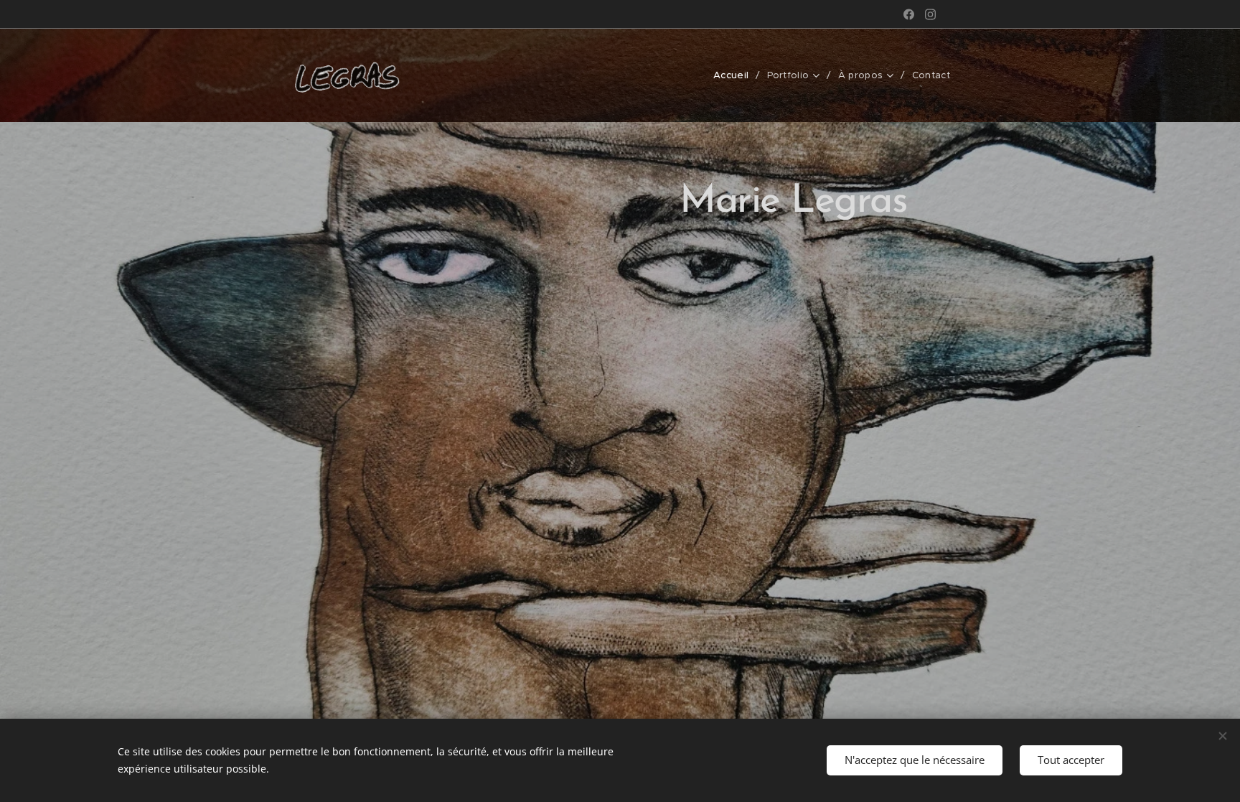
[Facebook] (909, 14)
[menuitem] (735, 75)
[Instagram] (930, 14)
